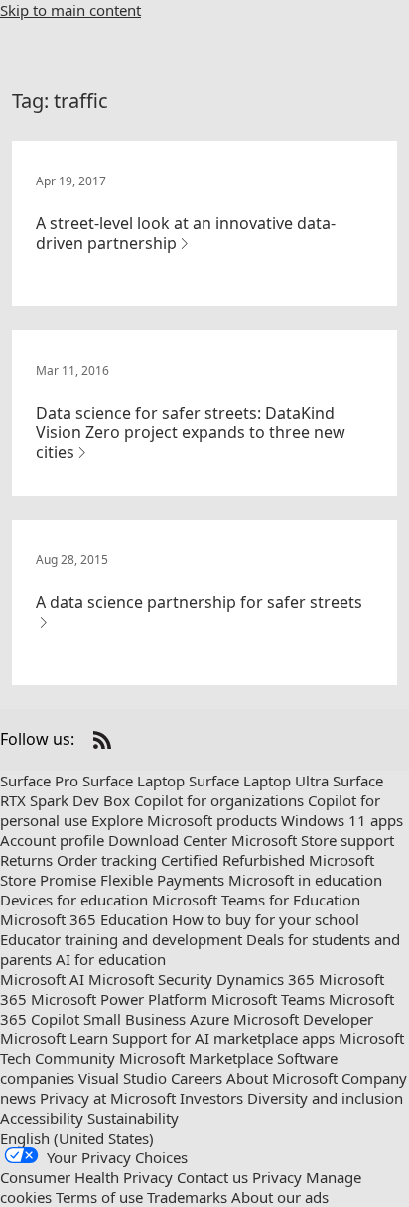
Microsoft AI (42, 979)
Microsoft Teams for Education (256, 899)
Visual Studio (122, 1078)
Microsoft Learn (54, 1038)
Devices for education (74, 899)
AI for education (111, 959)
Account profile (52, 840)
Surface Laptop (133, 780)
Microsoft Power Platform (119, 999)
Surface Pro (39, 780)
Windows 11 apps (342, 820)
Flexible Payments (162, 880)
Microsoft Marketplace (196, 1058)
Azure (209, 1018)
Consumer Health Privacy (86, 1177)
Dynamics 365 (265, 979)
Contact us (212, 1177)
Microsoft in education (305, 880)
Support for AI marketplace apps (223, 1038)
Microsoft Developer (303, 1018)
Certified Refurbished (233, 860)
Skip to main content (70, 10)
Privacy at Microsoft (108, 1098)
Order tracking (107, 860)
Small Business (134, 1018)
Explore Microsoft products (184, 820)
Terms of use (99, 1197)
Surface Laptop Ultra (259, 780)
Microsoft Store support (312, 840)
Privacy (277, 1177)
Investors (211, 1098)
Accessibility (41, 1118)
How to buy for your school (265, 919)
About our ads (280, 1197)
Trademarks (187, 1197)
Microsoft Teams (268, 999)
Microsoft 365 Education (84, 919)
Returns (26, 860)
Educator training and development (121, 939)
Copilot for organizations (219, 800)
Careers (196, 1078)
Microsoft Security (150, 979)
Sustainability (133, 1118)
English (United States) (77, 1137)
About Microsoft (282, 1078)
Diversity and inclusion (325, 1098)
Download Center (167, 840)
